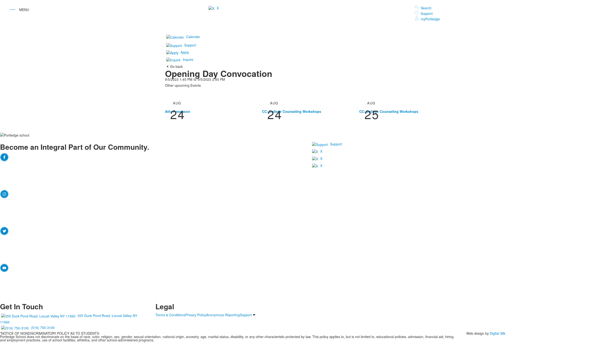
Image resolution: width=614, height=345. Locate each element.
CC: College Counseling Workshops (291, 111)
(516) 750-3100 (43, 327)
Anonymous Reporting (223, 314)
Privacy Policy (195, 314)
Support (427, 13)
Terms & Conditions (170, 314)
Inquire (188, 59)
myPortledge (430, 19)
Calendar (193, 36)
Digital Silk (497, 333)
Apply (185, 52)
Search (426, 8)
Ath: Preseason (177, 111)
